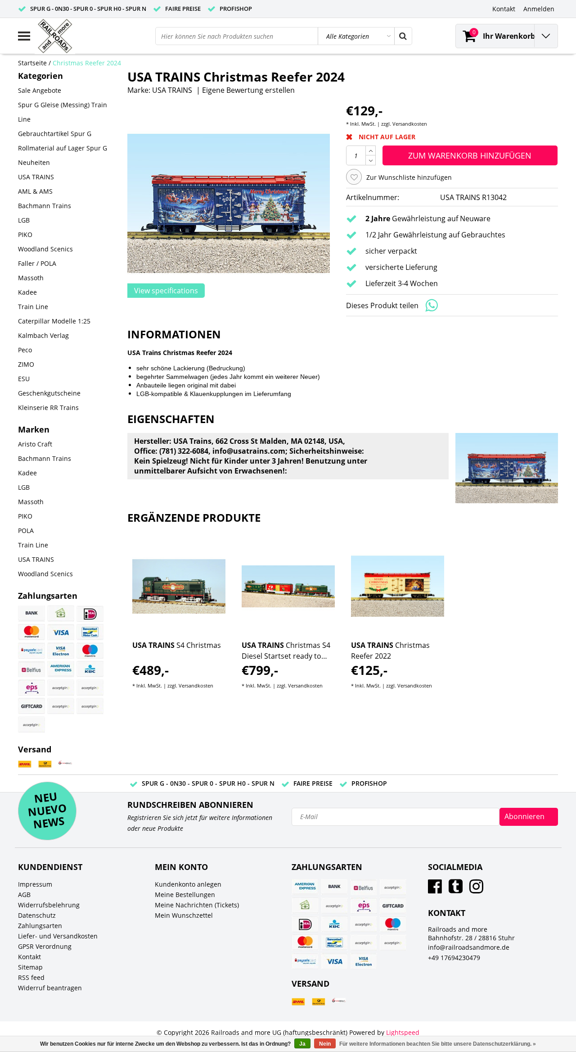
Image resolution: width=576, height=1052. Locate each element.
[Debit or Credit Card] (90, 706)
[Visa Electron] (60, 650)
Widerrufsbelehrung (49, 905)
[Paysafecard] (31, 650)
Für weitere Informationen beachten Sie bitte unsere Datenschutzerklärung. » (437, 1044)
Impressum (35, 884)
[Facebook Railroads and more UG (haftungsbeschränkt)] (435, 889)
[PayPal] (60, 706)
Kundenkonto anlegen (188, 884)
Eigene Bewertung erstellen (248, 90)
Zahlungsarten (40, 925)
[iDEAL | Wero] (90, 614)
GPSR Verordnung (45, 946)
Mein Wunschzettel (184, 915)
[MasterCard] (31, 632)
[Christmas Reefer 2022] (397, 586)
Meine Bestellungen (185, 894)
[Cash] (60, 614)
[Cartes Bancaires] (60, 687)
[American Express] (60, 669)
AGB (24, 894)
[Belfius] (31, 669)
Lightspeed (402, 1032)
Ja (302, 1044)
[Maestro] (90, 650)
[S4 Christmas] (178, 586)
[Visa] (60, 632)
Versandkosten (409, 123)
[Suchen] (403, 36)
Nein (325, 1044)
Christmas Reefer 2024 (87, 63)
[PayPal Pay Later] (31, 724)
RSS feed (31, 977)
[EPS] (31, 687)
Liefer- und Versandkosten (58, 936)
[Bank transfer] (31, 614)
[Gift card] (31, 706)
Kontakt (29, 956)
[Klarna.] (90, 687)
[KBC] (90, 669)
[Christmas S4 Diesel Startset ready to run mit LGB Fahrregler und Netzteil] (288, 586)
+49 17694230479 (454, 957)
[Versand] (25, 764)
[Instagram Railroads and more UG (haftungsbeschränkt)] (476, 889)
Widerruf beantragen (50, 988)
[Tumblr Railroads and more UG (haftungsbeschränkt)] (456, 889)
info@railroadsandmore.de (468, 947)
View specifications (166, 291)
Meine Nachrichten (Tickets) (197, 905)
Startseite (32, 63)
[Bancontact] (90, 632)
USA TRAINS (172, 90)
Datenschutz (37, 915)
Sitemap (30, 967)
